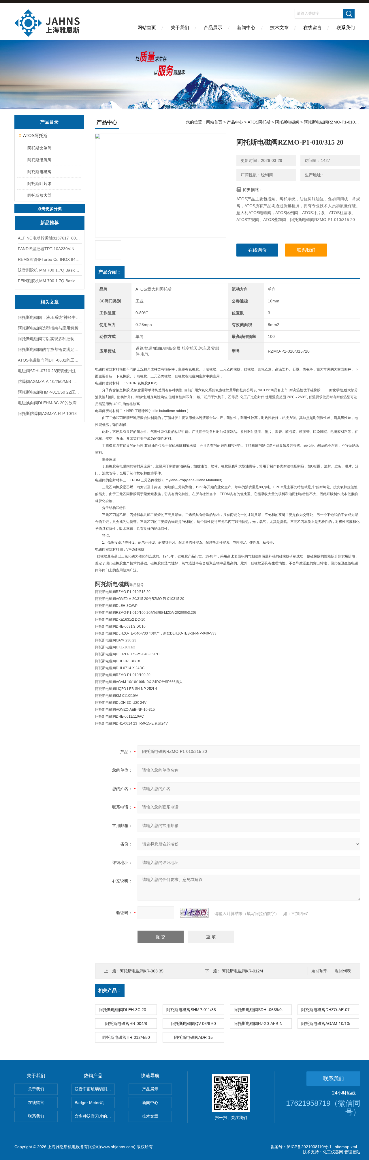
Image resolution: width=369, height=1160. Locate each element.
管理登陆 (352, 1152)
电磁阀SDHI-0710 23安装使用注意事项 (49, 370)
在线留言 (312, 27)
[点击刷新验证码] (194, 913)
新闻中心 (246, 27)
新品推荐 (49, 222)
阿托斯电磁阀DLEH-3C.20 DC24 (128, 1009)
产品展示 (213, 27)
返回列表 (343, 971)
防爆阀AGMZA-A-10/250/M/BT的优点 (49, 381)
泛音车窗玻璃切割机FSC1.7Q (95, 1089)
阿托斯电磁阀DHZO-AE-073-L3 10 (330, 1009)
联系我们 (345, 27)
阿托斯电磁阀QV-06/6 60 (193, 1023)
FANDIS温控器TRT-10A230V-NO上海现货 (49, 248)
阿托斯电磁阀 (39, 171)
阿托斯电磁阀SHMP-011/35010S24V (195, 1009)
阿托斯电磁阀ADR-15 (193, 1037)
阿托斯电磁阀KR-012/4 (242, 971)
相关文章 (49, 302)
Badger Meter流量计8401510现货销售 (95, 1102)
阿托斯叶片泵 (39, 183)
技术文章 (279, 27)
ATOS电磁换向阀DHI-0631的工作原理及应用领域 (49, 360)
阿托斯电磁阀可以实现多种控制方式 (49, 338)
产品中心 (235, 122)
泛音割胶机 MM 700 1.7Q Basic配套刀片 (49, 270)
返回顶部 (319, 971)
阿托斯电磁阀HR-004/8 (126, 1023)
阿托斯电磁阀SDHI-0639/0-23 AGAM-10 (262, 1009)
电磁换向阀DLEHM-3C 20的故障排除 (49, 403)
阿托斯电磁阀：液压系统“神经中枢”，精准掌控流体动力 (49, 317)
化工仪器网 (333, 1152)
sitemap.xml (346, 1146)
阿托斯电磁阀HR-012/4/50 (126, 1037)
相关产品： (109, 990)
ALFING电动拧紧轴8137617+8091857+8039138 (49, 238)
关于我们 (180, 27)
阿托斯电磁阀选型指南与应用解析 (48, 328)
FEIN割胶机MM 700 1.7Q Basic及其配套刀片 (49, 280)
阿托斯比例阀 (39, 148)
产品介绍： (109, 272)
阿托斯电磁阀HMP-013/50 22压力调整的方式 (49, 392)
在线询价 (257, 250)
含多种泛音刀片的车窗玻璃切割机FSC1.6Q (95, 1116)
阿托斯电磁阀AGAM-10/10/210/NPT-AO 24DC (330, 1023)
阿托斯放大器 (39, 195)
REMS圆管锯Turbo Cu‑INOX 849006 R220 (49, 259)
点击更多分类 (49, 208)
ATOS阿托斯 (35, 135)
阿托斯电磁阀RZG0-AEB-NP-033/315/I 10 (262, 1023)
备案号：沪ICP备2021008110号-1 (301, 1146)
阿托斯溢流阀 (39, 160)
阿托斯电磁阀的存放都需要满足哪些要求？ (49, 349)
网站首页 (147, 27)
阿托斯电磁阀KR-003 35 (141, 971)
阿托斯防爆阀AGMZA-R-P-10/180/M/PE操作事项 (49, 413)
